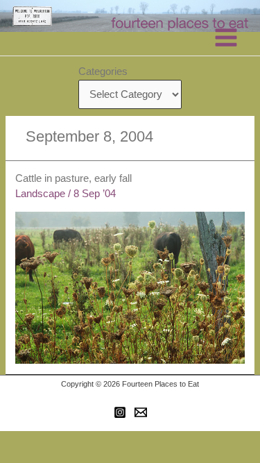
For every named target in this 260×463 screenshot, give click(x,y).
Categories (103, 71)
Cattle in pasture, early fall (73, 178)
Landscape (40, 193)
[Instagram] (120, 412)
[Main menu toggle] (226, 37)
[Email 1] (141, 412)
